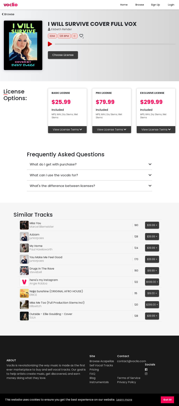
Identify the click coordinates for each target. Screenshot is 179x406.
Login (171, 4)
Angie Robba (38, 283)
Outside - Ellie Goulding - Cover (51, 314)
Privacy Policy (126, 382)
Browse (139, 4)
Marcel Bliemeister (42, 227)
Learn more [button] (124, 400)
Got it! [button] (167, 399)
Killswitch (35, 306)
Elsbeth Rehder (61, 29)
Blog (92, 378)
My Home (36, 246)
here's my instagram (44, 280)
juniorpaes (37, 238)
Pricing (94, 370)
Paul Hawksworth (41, 249)
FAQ (92, 374)
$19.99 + (152, 270)
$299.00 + (152, 304)
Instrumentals (99, 382)
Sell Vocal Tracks (101, 365)
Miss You (35, 223)
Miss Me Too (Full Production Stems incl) (57, 303)
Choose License (63, 55)
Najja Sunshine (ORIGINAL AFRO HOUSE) (56, 291)
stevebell (36, 272)
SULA (33, 318)
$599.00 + (152, 282)
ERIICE (33, 295)
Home (124, 4)
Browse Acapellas (102, 361)
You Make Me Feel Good (46, 257)
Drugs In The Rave (42, 269)
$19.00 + (152, 293)
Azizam (34, 235)
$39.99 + (152, 225)
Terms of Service (128, 378)
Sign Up (155, 4)
